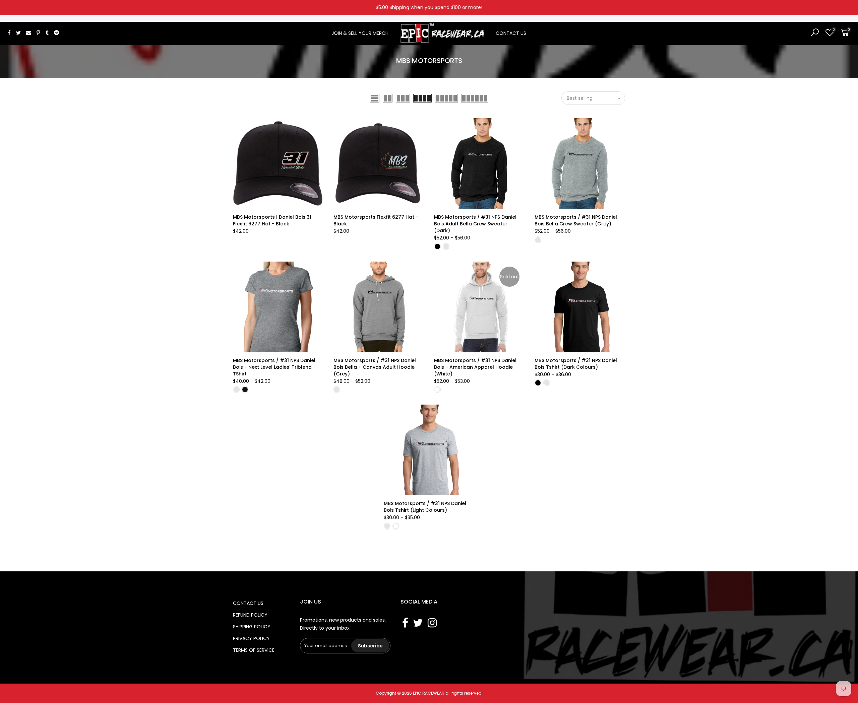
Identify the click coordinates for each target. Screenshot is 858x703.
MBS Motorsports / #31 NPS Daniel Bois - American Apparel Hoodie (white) (475, 367)
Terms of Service (253, 650)
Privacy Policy (251, 638)
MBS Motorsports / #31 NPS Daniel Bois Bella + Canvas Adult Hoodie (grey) (374, 367)
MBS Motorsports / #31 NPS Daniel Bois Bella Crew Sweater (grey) (576, 220)
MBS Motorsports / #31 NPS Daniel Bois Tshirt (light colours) (425, 506)
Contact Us (511, 33)
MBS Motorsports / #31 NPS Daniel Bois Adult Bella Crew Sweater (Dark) (475, 224)
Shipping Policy (251, 626)
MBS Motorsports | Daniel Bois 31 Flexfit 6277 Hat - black (272, 220)
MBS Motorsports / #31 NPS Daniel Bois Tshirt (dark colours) (576, 363)
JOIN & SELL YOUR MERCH (359, 33)
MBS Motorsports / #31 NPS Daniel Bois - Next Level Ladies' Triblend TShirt (274, 367)
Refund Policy (250, 615)
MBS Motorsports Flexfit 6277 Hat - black (375, 220)
